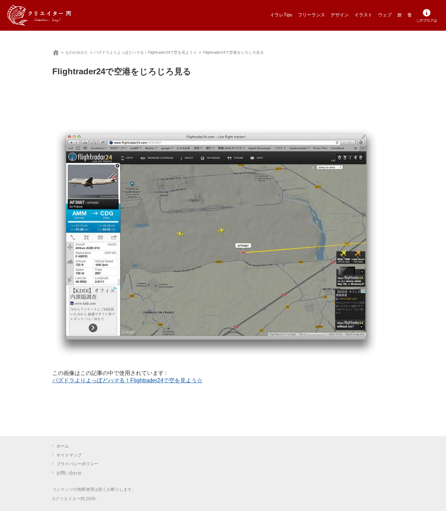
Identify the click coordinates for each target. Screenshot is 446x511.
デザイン (340, 14)
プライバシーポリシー (77, 463)
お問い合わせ (69, 473)
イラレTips (281, 14)
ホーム (62, 446)
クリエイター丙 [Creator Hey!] (50, 15)
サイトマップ (69, 455)
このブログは (426, 20)
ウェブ (385, 14)
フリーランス (311, 14)
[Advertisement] (216, 110)
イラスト (363, 14)
